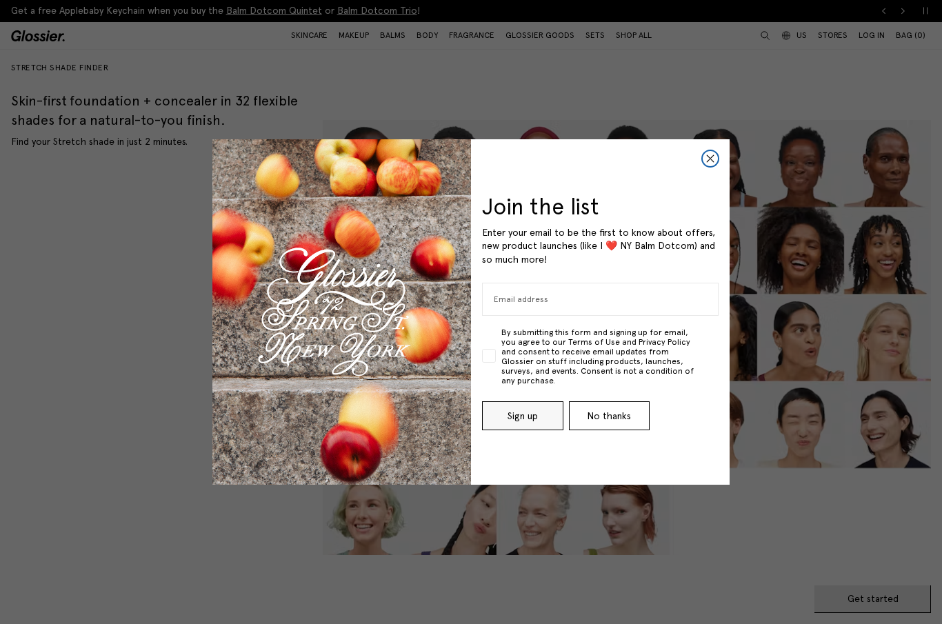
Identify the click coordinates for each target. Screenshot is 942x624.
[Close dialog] (710, 158)
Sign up (523, 415)
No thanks (609, 415)
